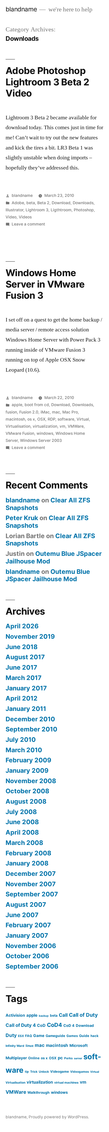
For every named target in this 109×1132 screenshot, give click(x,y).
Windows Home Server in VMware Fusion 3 (45, 284)
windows (45, 433)
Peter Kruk (22, 518)
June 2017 (21, 667)
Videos (25, 217)
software (66, 419)
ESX (21, 1036)
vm (62, 426)
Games (72, 1036)
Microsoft (78, 1045)
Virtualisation (18, 426)
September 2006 (32, 966)
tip (27, 1071)
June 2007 (22, 915)
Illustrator (14, 209)
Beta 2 (43, 202)
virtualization (45, 426)
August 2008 (26, 801)
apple (17, 404)
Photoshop (84, 209)
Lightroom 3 (37, 209)
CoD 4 (69, 1025)
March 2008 (24, 842)
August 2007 (26, 904)
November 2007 (31, 884)
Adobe (18, 202)
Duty (11, 1035)
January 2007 (27, 935)
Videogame (59, 1071)
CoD (41, 1025)
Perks (68, 1058)
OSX (41, 419)
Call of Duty (83, 1015)
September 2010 (31, 729)
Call (63, 1015)
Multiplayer (16, 1057)
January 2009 (27, 770)
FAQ (28, 1036)
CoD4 (54, 1025)
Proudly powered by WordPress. (59, 1117)
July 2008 (21, 812)
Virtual (83, 419)
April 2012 (22, 698)
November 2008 (31, 781)
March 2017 (24, 678)
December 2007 (31, 873)
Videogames (79, 1071)
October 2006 (27, 956)
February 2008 (28, 853)
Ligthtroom (61, 209)
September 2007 (32, 894)
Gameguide (55, 1036)
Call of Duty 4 (21, 1025)
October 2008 (27, 791)
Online (34, 1058)
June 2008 (22, 822)
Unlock (44, 1071)
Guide (84, 1036)
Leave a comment (28, 224)
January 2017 (26, 688)
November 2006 (31, 946)
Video (11, 217)
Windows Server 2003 (41, 440)
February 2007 (28, 925)
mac (56, 412)
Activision (15, 1015)
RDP (51, 419)
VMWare (76, 426)
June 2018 (22, 647)
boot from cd (37, 404)
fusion (11, 412)
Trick (34, 1071)
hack (94, 1036)
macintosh (15, 419)
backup (44, 1015)
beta (30, 202)
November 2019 (30, 636)
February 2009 (28, 760)
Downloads (83, 202)
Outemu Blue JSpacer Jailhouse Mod (54, 557)
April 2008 (22, 832)
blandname (21, 9)
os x (31, 419)
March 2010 (24, 750)
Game (38, 1035)
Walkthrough (38, 1092)
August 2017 (25, 657)
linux (29, 1046)
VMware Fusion (20, 433)
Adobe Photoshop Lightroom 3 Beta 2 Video (47, 82)
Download (61, 202)
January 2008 (27, 863)
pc (60, 1057)
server (78, 1058)
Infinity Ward (15, 1046)
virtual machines (66, 1082)
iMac (45, 412)
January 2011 (26, 708)
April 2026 (22, 626)
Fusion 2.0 (28, 412)
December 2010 (30, 719)
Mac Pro (70, 412)
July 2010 (21, 739)
